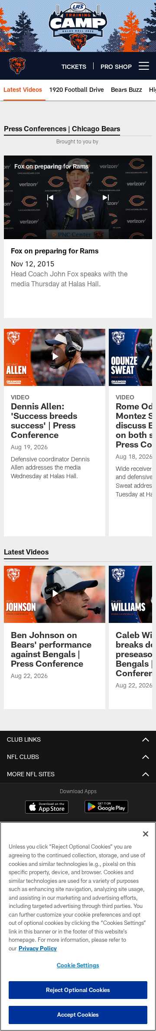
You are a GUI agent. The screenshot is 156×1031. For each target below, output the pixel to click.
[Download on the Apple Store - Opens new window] (47, 808)
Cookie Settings (78, 965)
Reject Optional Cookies (78, 989)
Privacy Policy (38, 948)
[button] (50, 197)
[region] (78, 926)
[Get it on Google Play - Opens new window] (106, 811)
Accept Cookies (78, 1014)
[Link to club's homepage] (17, 62)
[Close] (145, 833)
